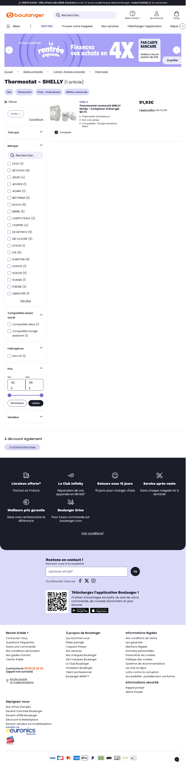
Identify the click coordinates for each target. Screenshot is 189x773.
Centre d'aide (14, 659)
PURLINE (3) (19, 287)
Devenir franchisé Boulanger (24, 711)
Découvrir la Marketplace (22, 719)
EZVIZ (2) (18, 163)
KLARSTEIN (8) (21, 259)
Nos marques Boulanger (81, 655)
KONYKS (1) (19, 266)
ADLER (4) (18, 177)
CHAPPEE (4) (20, 225)
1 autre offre (147, 110)
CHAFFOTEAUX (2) (23, 218)
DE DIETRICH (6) (22, 232)
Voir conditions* (92, 533)
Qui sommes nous (78, 638)
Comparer (65, 132)
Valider (36, 403)
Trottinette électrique (22, 447)
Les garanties (134, 642)
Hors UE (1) (19, 356)
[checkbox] (9, 163)
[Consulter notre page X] (87, 582)
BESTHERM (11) (21, 198)
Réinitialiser (17, 403)
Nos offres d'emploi (18, 707)
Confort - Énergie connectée (69, 71)
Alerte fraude (134, 692)
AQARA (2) (19, 191)
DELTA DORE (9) (22, 239)
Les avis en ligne (136, 668)
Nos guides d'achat (18, 655)
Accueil (8, 71)
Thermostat (24, 92)
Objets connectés (33, 71)
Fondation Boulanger (79, 668)
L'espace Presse (76, 647)
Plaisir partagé (75, 642)
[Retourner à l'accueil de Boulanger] (25, 15)
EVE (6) (17, 252)
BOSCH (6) (19, 205)
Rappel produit (135, 688)
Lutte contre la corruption (142, 672)
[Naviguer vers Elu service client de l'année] (33, 740)
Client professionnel (79, 672)
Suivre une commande (21, 647)
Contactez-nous (17, 638)
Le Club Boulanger (77, 664)
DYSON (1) (18, 246)
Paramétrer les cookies (140, 655)
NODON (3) (19, 273)
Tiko (9, 92)
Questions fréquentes (20, 642)
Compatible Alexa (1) (25, 324)
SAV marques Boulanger (81, 659)
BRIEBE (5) (18, 211)
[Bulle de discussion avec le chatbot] (177, 759)
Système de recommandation (145, 664)
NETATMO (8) (21, 170)
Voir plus (25, 301)
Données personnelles (140, 651)
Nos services (74, 651)
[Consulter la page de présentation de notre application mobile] (80, 610)
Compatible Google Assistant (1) (25, 333)
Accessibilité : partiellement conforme (150, 676)
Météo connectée (76, 92)
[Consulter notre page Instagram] (93, 582)
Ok (135, 571)
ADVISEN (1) (19, 184)
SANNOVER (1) (21, 293)
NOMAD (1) (19, 280)
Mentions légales (136, 647)
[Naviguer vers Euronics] (33, 731)
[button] (183, 26)
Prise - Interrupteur (48, 92)
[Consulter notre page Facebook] (80, 582)
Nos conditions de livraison (23, 651)
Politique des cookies (139, 659)
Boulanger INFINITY (77, 676)
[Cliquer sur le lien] (94, 50)
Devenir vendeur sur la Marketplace (28, 724)
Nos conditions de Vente (141, 638)
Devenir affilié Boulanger (21, 715)
